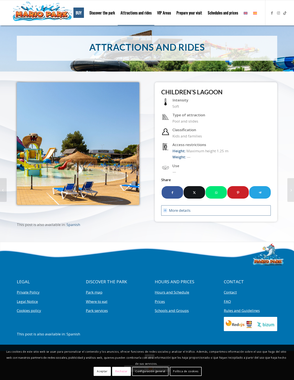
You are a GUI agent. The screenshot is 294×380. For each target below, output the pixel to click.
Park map (94, 292)
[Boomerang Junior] (3, 190)
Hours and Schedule (172, 292)
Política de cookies (185, 371)
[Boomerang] (290, 190)
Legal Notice (27, 301)
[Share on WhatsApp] (216, 192)
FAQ (227, 301)
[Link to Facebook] (272, 12)
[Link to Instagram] (278, 12)
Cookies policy (29, 310)
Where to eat (96, 301)
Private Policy (28, 292)
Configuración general (150, 371)
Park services (97, 310)
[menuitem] (79, 12)
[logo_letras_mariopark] (42, 12)
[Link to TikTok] (285, 12)
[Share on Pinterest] (238, 192)
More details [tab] (179, 210)
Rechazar (121, 371)
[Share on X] (194, 192)
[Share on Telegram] (260, 192)
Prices (160, 301)
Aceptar (102, 371)
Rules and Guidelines (242, 310)
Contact (230, 292)
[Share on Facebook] (172, 192)
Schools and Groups (172, 310)
